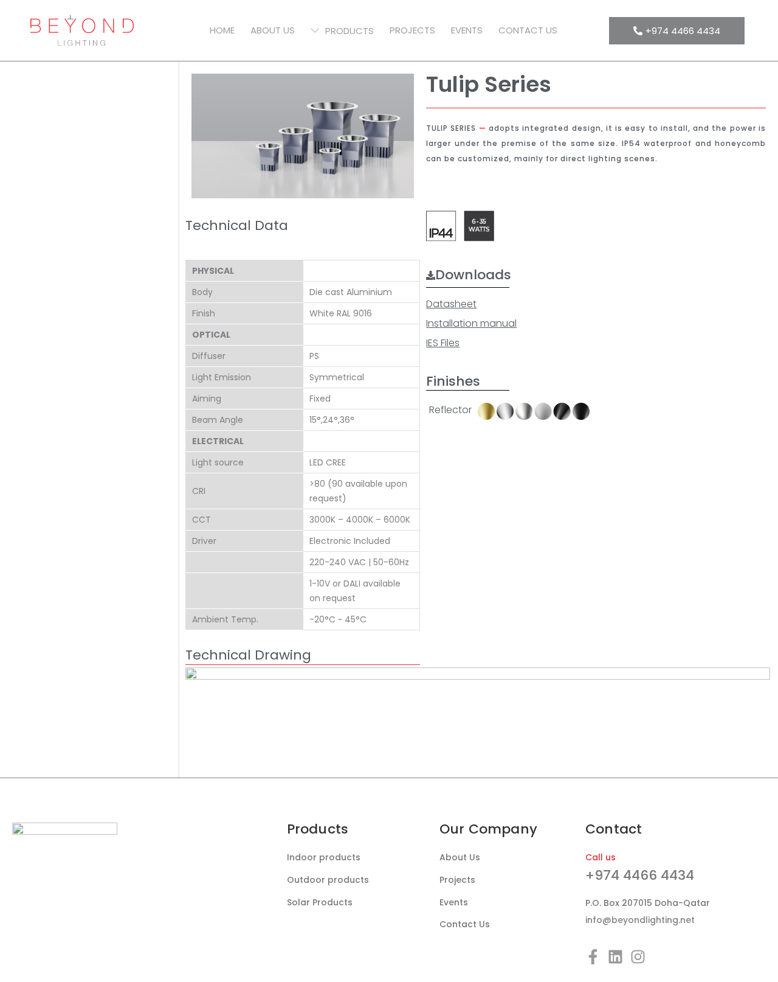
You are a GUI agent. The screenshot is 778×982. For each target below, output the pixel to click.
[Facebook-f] (593, 956)
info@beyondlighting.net (640, 920)
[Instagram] (637, 956)
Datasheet (451, 304)
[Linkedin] (615, 956)
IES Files (443, 343)
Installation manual (471, 323)
